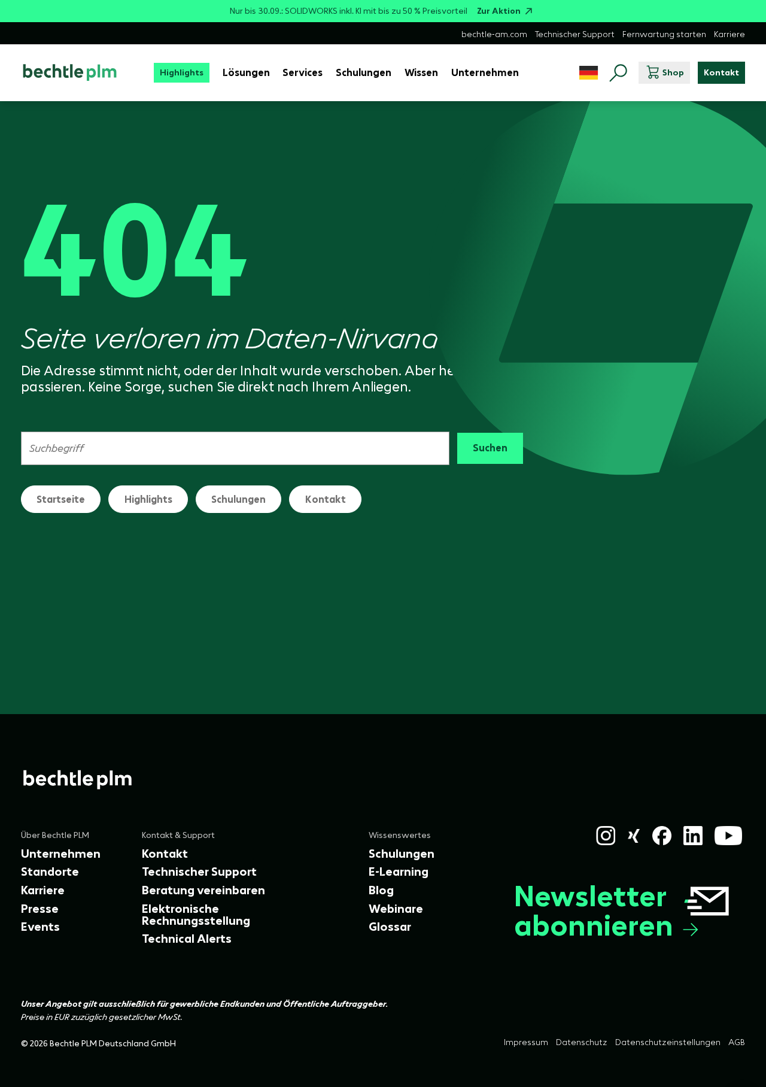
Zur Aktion (499, 11)
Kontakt (325, 499)
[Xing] (634, 836)
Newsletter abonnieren (593, 911)
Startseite (61, 499)
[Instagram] (605, 835)
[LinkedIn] (693, 835)
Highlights (148, 499)
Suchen (490, 447)
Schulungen (238, 499)
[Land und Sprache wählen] (588, 73)
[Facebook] (661, 835)
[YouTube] (728, 835)
